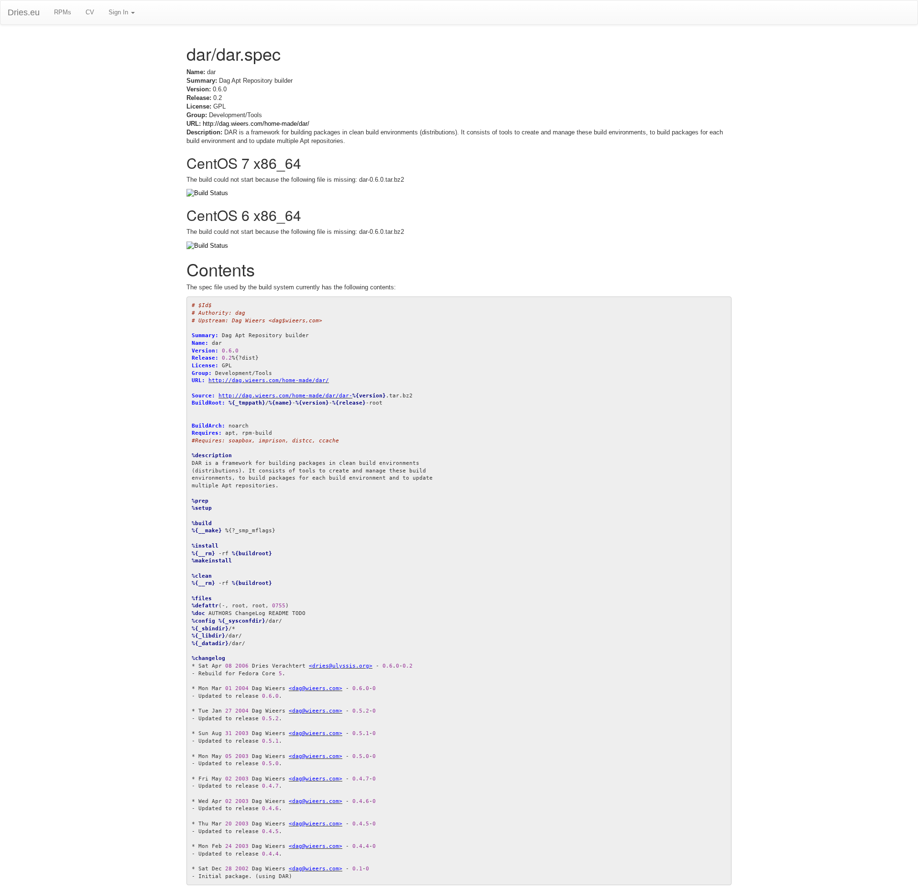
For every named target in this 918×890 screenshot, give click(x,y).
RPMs (62, 12)
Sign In (119, 12)
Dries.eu (24, 12)
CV (90, 12)
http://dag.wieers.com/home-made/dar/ (256, 123)
